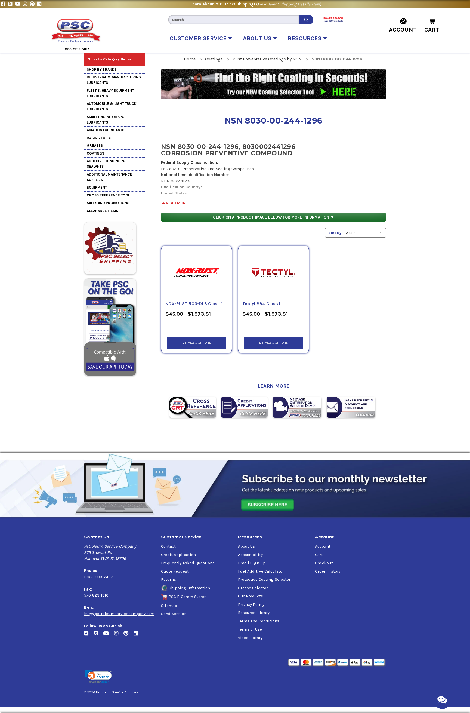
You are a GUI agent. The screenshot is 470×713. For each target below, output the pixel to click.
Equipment (97, 187)
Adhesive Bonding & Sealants (106, 163)
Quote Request (175, 571)
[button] (98, 676)
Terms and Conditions (258, 621)
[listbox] (365, 232)
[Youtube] (19, 4)
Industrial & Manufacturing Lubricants (114, 80)
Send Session (174, 613)
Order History (328, 571)
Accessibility (250, 554)
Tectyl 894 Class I (261, 303)
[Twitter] (11, 4)
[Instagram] (26, 4)
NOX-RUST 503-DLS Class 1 (193, 303)
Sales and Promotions (108, 203)
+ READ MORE (175, 203)
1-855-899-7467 (98, 576)
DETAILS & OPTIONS (196, 343)
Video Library (250, 637)
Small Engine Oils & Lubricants (105, 119)
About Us (246, 546)
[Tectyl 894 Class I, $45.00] (273, 273)
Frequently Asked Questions (188, 562)
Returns (168, 579)
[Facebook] (4, 4)
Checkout (324, 562)
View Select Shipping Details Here (289, 4)
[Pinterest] (33, 4)
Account (322, 546)
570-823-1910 (96, 595)
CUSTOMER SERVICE (199, 38)
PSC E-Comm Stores (187, 596)
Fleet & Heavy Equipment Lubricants (110, 93)
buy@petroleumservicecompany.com (119, 613)
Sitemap (169, 605)
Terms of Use (250, 629)
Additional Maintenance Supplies (109, 177)
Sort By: (335, 233)
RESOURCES (305, 38)
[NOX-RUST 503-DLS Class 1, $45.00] (196, 273)
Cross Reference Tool (108, 195)
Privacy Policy (251, 604)
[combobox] (233, 19)
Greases (95, 145)
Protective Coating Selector (264, 579)
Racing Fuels (99, 138)
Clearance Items (102, 211)
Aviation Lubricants (105, 130)
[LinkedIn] (40, 4)
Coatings (95, 153)
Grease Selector (253, 587)
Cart (319, 554)
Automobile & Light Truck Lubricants (112, 106)
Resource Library (254, 612)
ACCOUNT (403, 29)
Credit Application (178, 554)
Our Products (250, 596)
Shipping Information (189, 587)
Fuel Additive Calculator (261, 571)
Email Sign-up (251, 562)
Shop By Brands (102, 69)
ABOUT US (258, 38)
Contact (168, 546)
